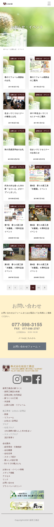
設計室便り (9, 437)
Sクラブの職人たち (12, 463)
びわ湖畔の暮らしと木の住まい (18, 430)
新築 (6, 414)
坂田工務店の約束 (12, 391)
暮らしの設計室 (11, 460)
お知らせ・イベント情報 (13, 469)
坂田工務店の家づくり (12, 388)
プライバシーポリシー (12, 486)
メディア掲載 (8, 472)
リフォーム (9, 417)
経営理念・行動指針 (13, 446)
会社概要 (8, 450)
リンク (5, 479)
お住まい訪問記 (11, 420)
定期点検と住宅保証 (13, 394)
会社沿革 (8, 453)
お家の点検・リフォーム (15, 404)
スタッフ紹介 (10, 456)
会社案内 (6, 443)
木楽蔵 (7, 401)
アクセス (6, 476)
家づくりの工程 (11, 398)
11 (39, 287)
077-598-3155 (27, 324)
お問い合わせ (8, 482)
